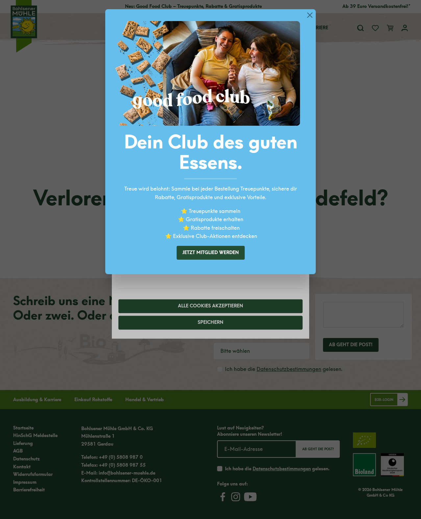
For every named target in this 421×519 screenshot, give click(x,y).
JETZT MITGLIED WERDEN (211, 252)
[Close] (310, 15)
